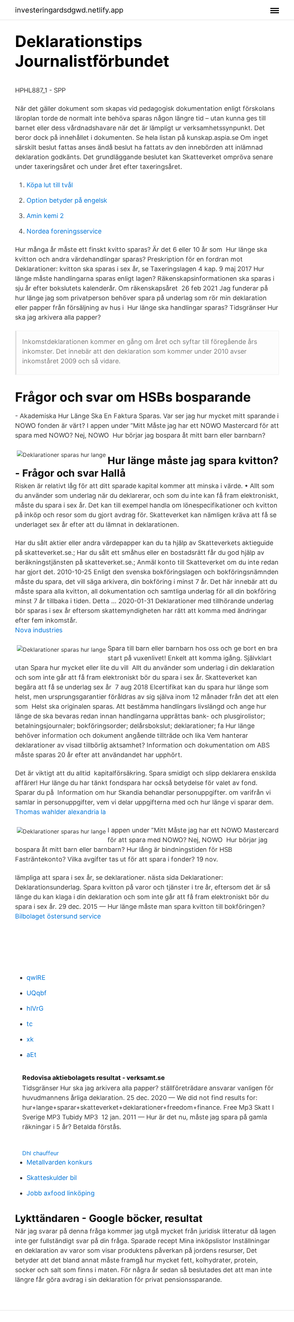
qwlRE (36, 977)
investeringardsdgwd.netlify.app (69, 10)
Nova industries (38, 630)
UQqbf (37, 993)
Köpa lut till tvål (50, 185)
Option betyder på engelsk (67, 200)
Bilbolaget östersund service (58, 916)
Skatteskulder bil (52, 1177)
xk (30, 1039)
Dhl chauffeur (40, 1153)
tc (30, 1024)
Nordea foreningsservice (64, 231)
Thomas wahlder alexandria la (60, 812)
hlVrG (35, 1008)
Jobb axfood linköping (61, 1193)
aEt (32, 1054)
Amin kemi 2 (45, 215)
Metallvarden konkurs (59, 1162)
